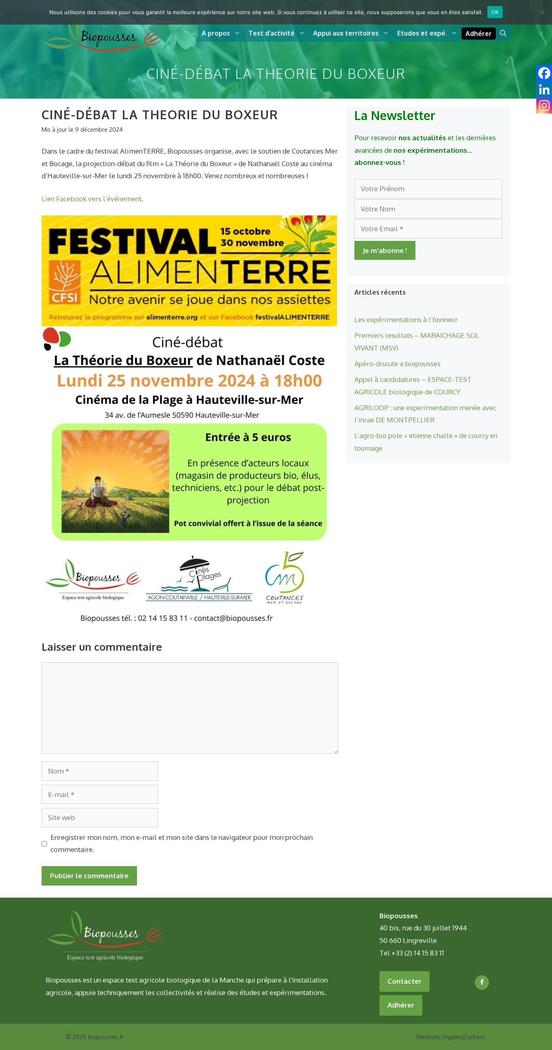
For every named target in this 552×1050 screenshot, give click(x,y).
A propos (216, 33)
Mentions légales (439, 1036)
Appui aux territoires (346, 33)
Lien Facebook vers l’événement (91, 198)
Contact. (475, 1036)
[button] (503, 33)
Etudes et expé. (422, 33)
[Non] (542, 12)
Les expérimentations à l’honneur (406, 319)
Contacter (404, 981)
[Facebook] (482, 982)
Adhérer (479, 34)
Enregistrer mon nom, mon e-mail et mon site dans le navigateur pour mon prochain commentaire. (182, 843)
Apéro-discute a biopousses (397, 363)
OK (495, 12)
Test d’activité (272, 33)
